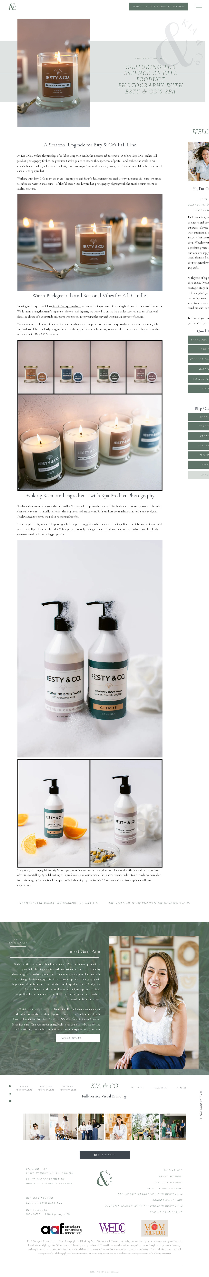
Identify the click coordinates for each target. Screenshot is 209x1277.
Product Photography (150, 58)
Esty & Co (137, 155)
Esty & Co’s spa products (66, 306)
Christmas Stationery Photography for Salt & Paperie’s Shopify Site (75, 902)
